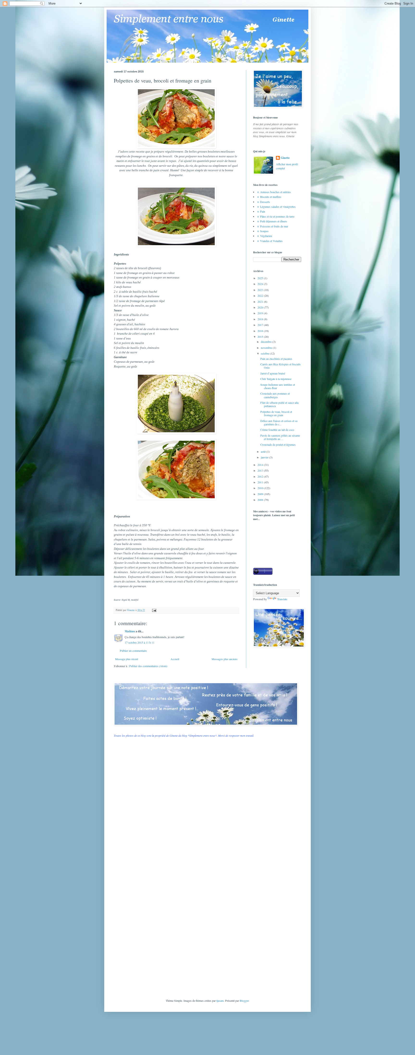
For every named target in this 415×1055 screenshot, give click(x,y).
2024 (260, 284)
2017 (260, 325)
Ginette (285, 158)
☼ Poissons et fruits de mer (272, 226)
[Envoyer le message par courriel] (154, 610)
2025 (260, 278)
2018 (260, 319)
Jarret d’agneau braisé (272, 373)
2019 (260, 313)
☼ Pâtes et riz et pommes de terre (275, 216)
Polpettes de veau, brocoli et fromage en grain (276, 413)
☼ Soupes (263, 231)
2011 (260, 482)
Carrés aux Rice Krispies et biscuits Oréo (280, 365)
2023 (260, 290)
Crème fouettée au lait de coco (277, 430)
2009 (260, 494)
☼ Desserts (263, 202)
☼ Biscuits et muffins (269, 197)
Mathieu (130, 631)
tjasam (220, 1000)
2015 (260, 336)
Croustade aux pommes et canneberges (275, 395)
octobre (265, 353)
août (263, 451)
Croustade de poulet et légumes (278, 444)
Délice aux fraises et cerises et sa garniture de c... (278, 422)
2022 (260, 295)
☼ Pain (261, 211)
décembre (266, 342)
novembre (267, 348)
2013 (260, 470)
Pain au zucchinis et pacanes (276, 359)
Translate (282, 599)
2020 (260, 307)
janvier (265, 457)
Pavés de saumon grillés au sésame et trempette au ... (280, 437)
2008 (260, 500)
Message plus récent (126, 659)
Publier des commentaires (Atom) (148, 666)
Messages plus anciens (225, 659)
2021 (260, 301)
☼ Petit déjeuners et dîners (272, 221)
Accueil (175, 659)
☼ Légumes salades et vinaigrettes (276, 206)
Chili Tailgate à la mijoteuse (275, 379)
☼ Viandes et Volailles (270, 241)
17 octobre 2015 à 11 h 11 (139, 642)
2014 (260, 465)
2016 (260, 331)
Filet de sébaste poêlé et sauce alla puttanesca (279, 404)
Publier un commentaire (133, 650)
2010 (260, 488)
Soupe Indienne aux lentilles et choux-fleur (277, 386)
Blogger (244, 1000)
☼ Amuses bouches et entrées (274, 192)
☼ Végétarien (264, 236)
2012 (260, 476)
